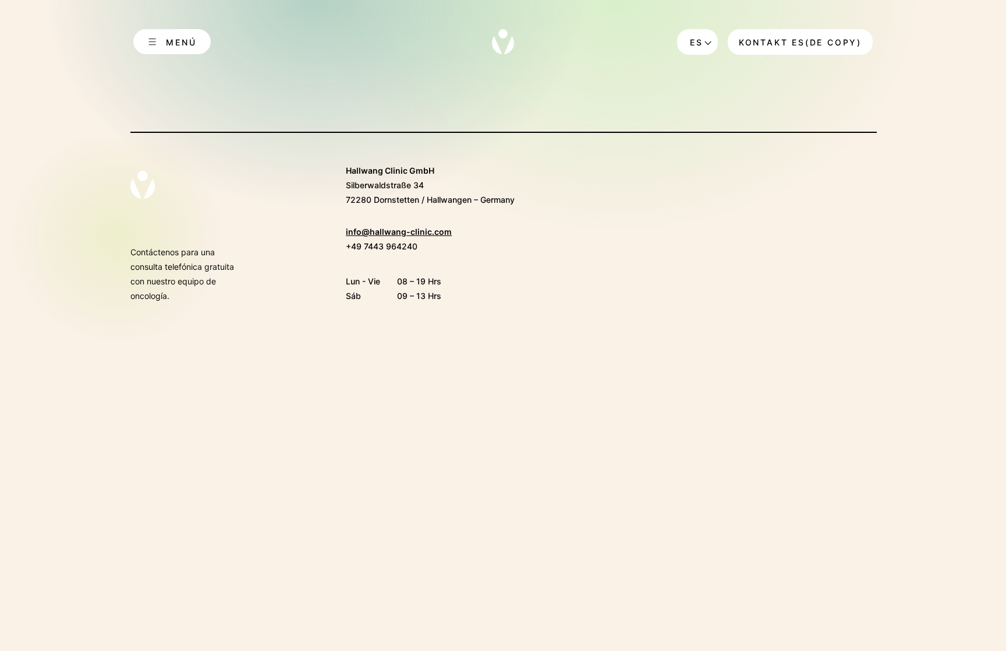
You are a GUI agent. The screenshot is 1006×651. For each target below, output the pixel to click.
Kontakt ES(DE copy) (800, 42)
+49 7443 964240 (381, 246)
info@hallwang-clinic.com (399, 232)
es (696, 42)
